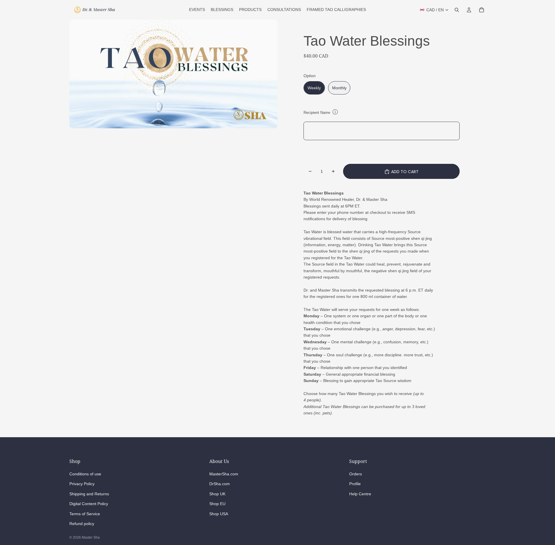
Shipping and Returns (89, 493)
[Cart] (481, 9)
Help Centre (360, 493)
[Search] (456, 9)
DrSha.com (219, 483)
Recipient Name (317, 112)
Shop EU (217, 503)
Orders (355, 474)
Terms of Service (84, 513)
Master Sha (91, 537)
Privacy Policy (82, 483)
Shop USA (218, 513)
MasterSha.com (223, 474)
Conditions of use (85, 474)
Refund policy (81, 523)
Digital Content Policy (88, 503)
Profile (355, 483)
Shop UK (217, 493)
